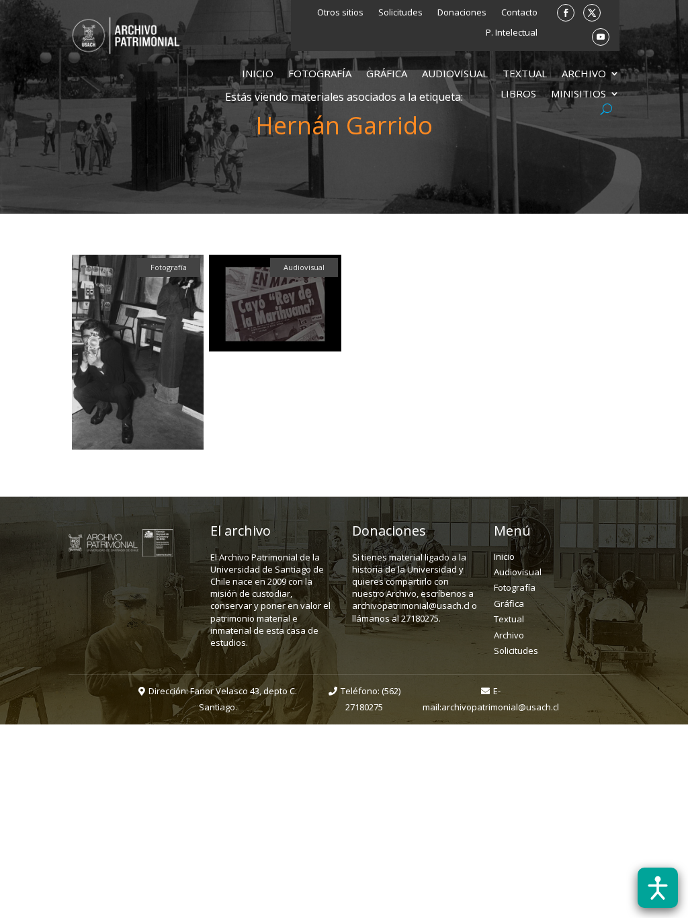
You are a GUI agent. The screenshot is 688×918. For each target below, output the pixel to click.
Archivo (584, 74)
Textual (525, 74)
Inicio (257, 74)
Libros (518, 94)
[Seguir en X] (592, 13)
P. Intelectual (512, 33)
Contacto (519, 12)
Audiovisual (455, 74)
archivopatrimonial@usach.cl (500, 707)
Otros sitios (340, 12)
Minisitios (578, 94)
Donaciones (461, 12)
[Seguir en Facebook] (565, 13)
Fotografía (319, 74)
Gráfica (386, 74)
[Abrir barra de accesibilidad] (658, 888)
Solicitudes (400, 12)
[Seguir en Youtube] (600, 37)
